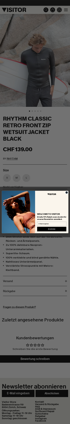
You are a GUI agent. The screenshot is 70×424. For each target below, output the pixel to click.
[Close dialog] (67, 192)
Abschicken (51, 229)
